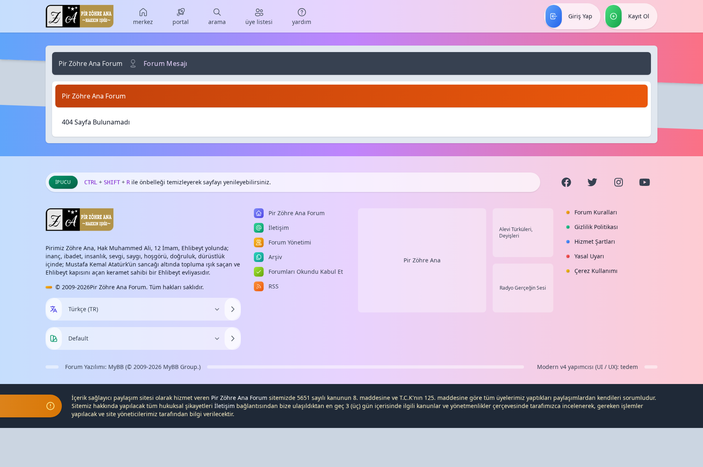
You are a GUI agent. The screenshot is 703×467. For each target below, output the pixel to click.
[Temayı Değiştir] (233, 338)
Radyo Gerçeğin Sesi (523, 288)
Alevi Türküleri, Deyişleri (516, 232)
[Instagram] (618, 182)
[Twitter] (592, 182)
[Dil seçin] (54, 309)
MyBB (116, 367)
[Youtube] (644, 182)
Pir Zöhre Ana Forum (90, 63)
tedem (629, 367)
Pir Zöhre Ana (422, 260)
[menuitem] (143, 16)
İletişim (224, 406)
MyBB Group (180, 367)
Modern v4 (551, 367)
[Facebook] (566, 182)
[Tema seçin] (54, 338)
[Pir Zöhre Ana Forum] (80, 16)
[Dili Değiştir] (233, 309)
